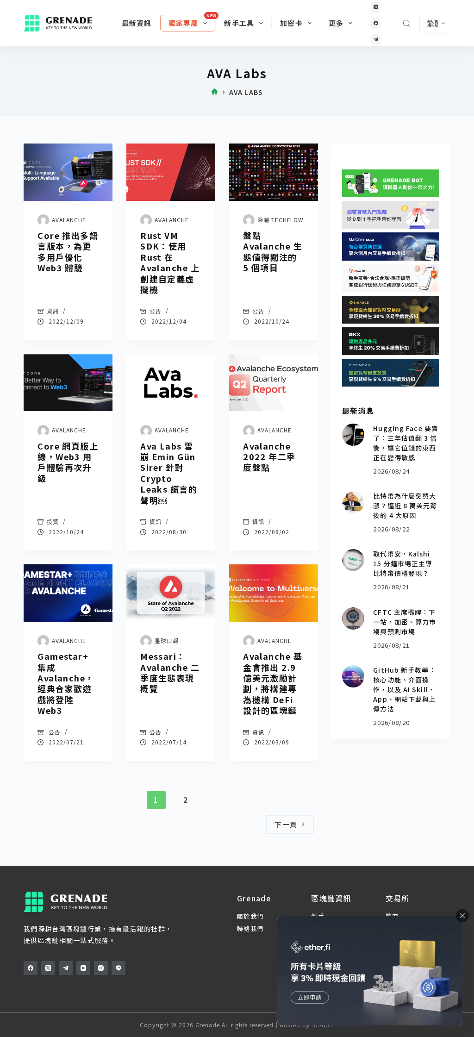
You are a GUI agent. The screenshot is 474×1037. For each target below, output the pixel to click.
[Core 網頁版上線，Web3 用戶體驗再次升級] (68, 383)
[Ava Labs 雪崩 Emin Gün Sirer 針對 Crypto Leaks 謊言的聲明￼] (170, 383)
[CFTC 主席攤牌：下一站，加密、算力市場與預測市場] (353, 618)
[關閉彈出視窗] (462, 915)
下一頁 (285, 824)
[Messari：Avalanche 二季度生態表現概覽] (170, 593)
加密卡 (291, 23)
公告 (156, 311)
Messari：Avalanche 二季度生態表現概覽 (170, 672)
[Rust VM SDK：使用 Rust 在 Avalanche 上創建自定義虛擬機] (170, 172)
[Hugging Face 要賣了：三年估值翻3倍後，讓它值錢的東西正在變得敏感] (353, 435)
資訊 (53, 311)
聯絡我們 (250, 928)
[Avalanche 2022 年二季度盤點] (273, 383)
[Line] (118, 968)
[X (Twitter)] (48, 968)
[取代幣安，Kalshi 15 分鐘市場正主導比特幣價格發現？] (353, 560)
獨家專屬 (183, 23)
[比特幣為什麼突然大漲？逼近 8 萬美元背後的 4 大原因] (353, 502)
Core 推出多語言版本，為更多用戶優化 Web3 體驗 (67, 251)
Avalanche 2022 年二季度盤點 (269, 457)
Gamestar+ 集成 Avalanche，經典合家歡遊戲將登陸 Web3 (65, 683)
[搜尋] (406, 23)
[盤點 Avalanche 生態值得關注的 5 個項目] (273, 172)
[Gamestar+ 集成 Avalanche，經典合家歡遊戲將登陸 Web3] (68, 593)
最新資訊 (137, 23)
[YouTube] (83, 968)
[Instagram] (375, 7)
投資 (53, 521)
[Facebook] (375, 23)
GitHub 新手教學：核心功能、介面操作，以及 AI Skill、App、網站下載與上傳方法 (404, 689)
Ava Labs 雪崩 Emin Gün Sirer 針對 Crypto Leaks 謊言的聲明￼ (168, 473)
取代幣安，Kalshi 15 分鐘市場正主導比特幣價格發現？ (402, 563)
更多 (336, 23)
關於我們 (250, 916)
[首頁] (214, 92)
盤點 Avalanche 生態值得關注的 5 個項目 (272, 251)
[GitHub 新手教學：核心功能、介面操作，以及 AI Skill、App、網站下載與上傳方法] (353, 676)
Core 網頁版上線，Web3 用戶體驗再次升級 (67, 462)
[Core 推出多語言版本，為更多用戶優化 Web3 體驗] (68, 172)
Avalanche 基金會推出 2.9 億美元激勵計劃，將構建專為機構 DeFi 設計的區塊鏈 (272, 683)
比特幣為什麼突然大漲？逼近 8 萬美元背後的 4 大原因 (405, 505)
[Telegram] (375, 39)
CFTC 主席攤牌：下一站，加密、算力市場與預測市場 (404, 621)
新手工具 (239, 23)
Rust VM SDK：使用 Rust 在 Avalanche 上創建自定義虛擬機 (170, 262)
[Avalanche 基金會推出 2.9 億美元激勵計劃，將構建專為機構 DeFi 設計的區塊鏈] (273, 593)
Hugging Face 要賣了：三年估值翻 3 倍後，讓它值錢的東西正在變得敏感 (405, 443)
